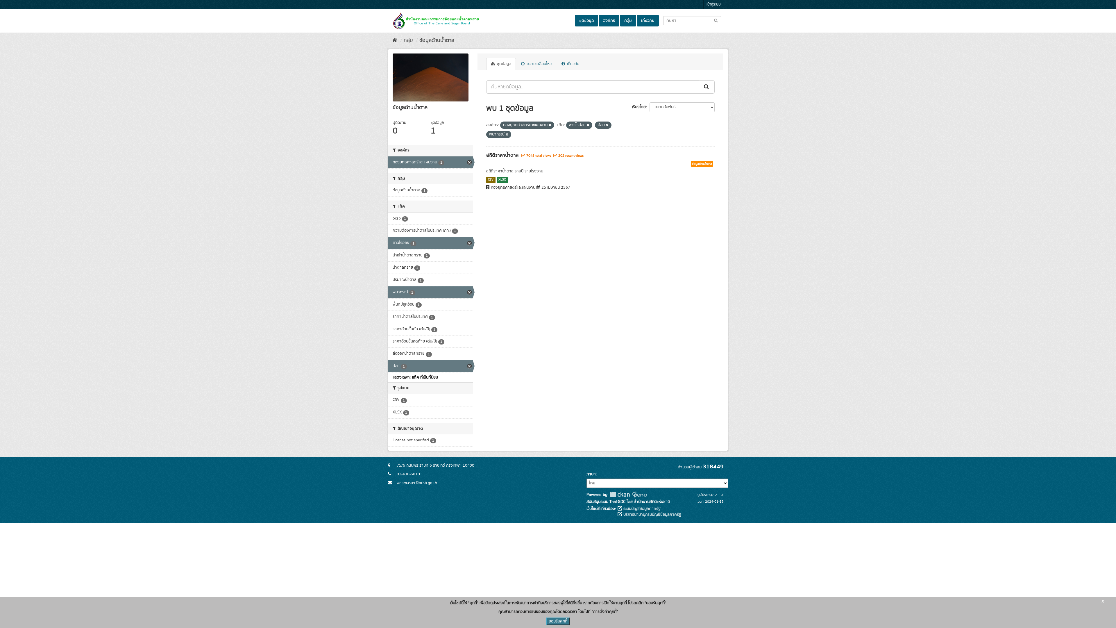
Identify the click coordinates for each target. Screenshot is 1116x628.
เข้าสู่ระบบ (714, 4)
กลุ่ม (628, 20)
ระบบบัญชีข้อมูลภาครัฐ (641, 509)
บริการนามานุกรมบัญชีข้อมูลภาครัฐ (651, 515)
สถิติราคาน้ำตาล (502, 155)
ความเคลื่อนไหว (538, 64)
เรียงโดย (639, 107)
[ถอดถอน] (550, 125)
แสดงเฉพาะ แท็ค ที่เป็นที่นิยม (415, 377)
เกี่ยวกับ (647, 20)
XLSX (502, 179)
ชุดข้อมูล (586, 20)
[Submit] (707, 87)
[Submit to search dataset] (715, 20)
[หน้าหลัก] (394, 40)
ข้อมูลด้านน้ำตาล (436, 40)
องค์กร (609, 20)
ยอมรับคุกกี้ (558, 621)
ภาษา (591, 474)
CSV (490, 179)
